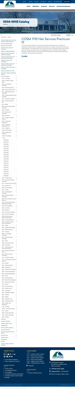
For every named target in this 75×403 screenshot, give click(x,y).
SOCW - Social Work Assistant (8, 308)
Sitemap (7, 377)
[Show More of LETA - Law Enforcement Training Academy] (16, 259)
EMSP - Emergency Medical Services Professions (7, 222)
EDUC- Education (5, 210)
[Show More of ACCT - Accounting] (16, 78)
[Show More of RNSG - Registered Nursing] (16, 300)
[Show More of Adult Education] (16, 325)
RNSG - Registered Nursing (7, 300)
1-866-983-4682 (58, 1)
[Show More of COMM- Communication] (16, 130)
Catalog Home (4, 339)
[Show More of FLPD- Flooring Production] (16, 229)
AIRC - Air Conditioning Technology (6, 85)
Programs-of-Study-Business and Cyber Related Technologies (8, 57)
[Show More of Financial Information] (16, 329)
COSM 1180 (6, 171)
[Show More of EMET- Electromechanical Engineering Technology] (16, 216)
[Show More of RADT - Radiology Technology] (16, 292)
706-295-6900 (64, 371)
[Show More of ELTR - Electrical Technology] (16, 214)
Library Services (4, 335)
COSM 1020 (6, 144)
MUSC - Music (5, 275)
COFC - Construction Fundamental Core (6, 125)
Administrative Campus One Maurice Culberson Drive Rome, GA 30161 (59, 364)
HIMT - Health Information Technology (7, 238)
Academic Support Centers (6, 323)
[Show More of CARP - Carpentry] (16, 109)
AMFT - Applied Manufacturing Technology (8, 92)
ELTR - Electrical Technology (8, 214)
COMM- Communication (7, 130)
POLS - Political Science (7, 288)
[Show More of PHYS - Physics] (16, 284)
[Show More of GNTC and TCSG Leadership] (16, 327)
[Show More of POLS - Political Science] (16, 288)
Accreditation (8, 372)
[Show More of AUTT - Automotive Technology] (16, 98)
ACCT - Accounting (6, 78)
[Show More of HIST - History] (16, 240)
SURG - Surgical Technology (8, 312)
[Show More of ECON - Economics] (16, 207)
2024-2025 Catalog (3, 10)
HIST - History (5, 240)
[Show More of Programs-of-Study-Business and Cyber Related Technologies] (16, 56)
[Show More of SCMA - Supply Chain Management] (16, 302)
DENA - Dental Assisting (7, 187)
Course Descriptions (10, 10)
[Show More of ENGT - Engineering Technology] (16, 227)
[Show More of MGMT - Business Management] (16, 271)
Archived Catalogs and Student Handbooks (7, 344)
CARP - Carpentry (5, 110)
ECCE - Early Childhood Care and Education (9, 199)
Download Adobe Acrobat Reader (14, 375)
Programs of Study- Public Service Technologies (8, 68)
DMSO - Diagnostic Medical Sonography (7, 196)
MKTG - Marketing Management (8, 273)
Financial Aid (43, 1)
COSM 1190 (6, 173)
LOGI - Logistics (5, 263)
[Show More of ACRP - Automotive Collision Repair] (16, 80)
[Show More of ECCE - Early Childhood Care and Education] (16, 198)
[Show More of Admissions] (16, 319)
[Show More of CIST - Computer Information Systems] (16, 117)
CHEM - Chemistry (6, 115)
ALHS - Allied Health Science (8, 87)
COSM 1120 (6, 167)
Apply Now (50, 1)
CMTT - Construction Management (6, 122)
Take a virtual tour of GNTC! (12, 361)
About (28, 6)
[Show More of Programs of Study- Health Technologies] (16, 60)
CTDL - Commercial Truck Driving (9, 183)
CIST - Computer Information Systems (8, 118)
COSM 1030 (6, 146)
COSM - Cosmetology (18, 10)
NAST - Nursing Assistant (7, 277)
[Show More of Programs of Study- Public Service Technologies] (16, 67)
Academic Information (5, 321)
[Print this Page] (72, 35)
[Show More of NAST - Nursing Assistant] (16, 277)
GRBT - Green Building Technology (6, 234)
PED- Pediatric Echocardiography (9, 279)
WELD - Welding (5, 317)
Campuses (31, 365)
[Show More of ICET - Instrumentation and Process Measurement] (16, 246)
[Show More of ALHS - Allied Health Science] (16, 87)
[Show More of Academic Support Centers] (16, 323)
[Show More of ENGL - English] (16, 225)
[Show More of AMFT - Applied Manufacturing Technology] (16, 91)
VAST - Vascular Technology (8, 315)
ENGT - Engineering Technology (8, 227)
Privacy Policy (9, 368)
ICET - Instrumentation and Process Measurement (7, 248)
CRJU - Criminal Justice (7, 177)
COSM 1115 (6, 165)
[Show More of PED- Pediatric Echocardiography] (16, 279)
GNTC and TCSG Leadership (7, 327)
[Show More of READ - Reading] (16, 294)
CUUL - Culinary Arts (6, 185)
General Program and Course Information (7, 48)
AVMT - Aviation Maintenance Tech (8, 101)
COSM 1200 (6, 175)
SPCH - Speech (5, 310)
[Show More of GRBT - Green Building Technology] (16, 233)
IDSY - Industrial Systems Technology (7, 255)
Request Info (67, 1)
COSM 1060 (6, 152)
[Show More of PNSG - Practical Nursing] (16, 286)
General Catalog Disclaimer (6, 43)
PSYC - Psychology (6, 290)
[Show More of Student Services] (16, 337)
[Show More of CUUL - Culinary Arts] (16, 185)
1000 (23, 10)
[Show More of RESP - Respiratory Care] (16, 298)
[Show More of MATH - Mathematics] (16, 267)
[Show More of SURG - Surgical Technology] (16, 312)
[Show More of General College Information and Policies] (16, 331)
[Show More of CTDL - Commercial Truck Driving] (16, 183)
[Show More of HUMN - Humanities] (16, 244)
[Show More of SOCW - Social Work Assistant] (16, 308)
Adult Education (4, 325)
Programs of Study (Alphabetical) (8, 51)
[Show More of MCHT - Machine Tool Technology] (16, 269)
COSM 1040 (6, 148)
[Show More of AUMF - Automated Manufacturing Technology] (16, 95)
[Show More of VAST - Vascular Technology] (16, 314)
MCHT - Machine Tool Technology (9, 269)
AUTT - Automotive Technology (8, 98)
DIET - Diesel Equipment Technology (7, 192)
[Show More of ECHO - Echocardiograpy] (16, 205)
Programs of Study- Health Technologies (6, 61)
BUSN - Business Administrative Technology (8, 107)
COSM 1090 (6, 158)
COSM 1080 (6, 156)
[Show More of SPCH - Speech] (16, 310)
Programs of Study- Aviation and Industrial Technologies (7, 54)
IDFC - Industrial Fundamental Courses (8, 251)
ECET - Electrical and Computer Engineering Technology (8, 203)
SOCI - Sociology (5, 306)
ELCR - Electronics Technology (8, 212)
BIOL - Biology (5, 104)
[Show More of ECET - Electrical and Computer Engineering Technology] (16, 202)
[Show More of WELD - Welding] (16, 316)
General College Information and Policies (7, 332)
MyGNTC (30, 1)
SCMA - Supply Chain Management (6, 304)
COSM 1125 (6, 169)
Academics (44, 6)
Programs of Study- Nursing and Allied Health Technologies (7, 64)
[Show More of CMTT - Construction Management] (16, 121)
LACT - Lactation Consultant (7, 257)
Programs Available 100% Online (7, 70)
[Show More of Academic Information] (16, 321)
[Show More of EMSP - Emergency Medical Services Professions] (16, 221)
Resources (52, 6)
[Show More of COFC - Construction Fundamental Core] (16, 124)
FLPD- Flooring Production (7, 229)
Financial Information (5, 329)
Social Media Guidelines (11, 359)
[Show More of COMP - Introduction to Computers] (16, 132)
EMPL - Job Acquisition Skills (8, 219)
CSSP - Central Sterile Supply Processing (8, 180)
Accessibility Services (11, 370)
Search (9, 37)
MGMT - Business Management (8, 271)
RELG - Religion (5, 296)
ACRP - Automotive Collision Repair (8, 81)
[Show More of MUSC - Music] (16, 275)
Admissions (35, 6)
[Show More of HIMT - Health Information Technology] (16, 237)
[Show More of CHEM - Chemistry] (16, 115)
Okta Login (36, 1)
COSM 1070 (6, 154)
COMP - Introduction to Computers (6, 133)
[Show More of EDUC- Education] (16, 209)
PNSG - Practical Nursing (7, 286)
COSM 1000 (6, 140)
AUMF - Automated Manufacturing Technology (9, 96)
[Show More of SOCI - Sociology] (16, 306)
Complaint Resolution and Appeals (14, 374)
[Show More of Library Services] (16, 335)
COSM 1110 (6, 163)
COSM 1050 (6, 150)
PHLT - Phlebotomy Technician (8, 282)
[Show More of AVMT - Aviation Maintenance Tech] (16, 100)
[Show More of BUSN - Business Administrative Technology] (16, 106)
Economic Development (63, 6)
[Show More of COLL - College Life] (16, 128)
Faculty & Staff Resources (35, 373)
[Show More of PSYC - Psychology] (16, 290)
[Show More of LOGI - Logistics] (16, 263)
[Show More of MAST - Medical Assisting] (16, 265)
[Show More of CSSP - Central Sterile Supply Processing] (16, 179)
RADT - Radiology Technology (8, 292)
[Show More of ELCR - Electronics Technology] (16, 211)
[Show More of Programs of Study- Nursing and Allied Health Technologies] (16, 63)
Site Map (3, 341)
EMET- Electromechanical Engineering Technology (7, 217)
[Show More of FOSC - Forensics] (16, 231)
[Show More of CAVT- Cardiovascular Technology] (16, 111)
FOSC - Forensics (5, 231)
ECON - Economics (6, 207)
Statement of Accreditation (6, 45)
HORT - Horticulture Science (8, 242)
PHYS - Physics (5, 284)
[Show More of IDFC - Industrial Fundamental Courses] (16, 250)
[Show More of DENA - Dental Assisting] (16, 187)
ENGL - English (5, 225)
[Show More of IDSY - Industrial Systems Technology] (16, 253)
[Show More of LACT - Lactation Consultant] (16, 257)
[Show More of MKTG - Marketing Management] (16, 273)
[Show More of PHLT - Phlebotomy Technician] (16, 281)
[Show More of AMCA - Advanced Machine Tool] (16, 89)
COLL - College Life (6, 128)
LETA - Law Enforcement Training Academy (9, 260)
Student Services (4, 337)
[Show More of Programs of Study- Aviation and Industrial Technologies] (16, 53)
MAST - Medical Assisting (7, 265)
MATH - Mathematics (6, 267)
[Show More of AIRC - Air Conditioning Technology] (16, 83)
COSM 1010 (6, 142)
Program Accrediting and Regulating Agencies (8, 73)
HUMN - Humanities (6, 245)
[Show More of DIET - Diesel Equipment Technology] (16, 191)
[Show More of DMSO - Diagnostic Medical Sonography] (16, 195)
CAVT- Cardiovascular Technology (6, 113)
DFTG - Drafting (5, 189)
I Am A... (24, 1)
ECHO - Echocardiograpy (7, 205)
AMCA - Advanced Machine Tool (8, 89)
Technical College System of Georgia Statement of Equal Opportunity (8, 41)
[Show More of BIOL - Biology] (16, 104)
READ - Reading (5, 294)
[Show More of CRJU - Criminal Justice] (16, 177)
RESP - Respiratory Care (7, 298)
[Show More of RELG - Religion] (16, 296)
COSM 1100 (6, 161)
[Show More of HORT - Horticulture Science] (16, 242)
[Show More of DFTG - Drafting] (16, 189)
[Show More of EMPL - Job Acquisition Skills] (16, 219)
